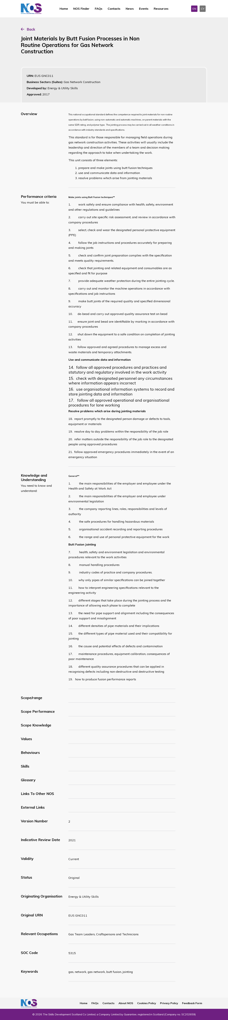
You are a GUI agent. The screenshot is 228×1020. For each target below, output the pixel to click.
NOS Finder (81, 9)
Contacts (114, 9)
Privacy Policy (169, 1003)
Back (31, 29)
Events (143, 9)
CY (202, 8)
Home (64, 9)
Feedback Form (192, 1003)
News (130, 9)
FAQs (98, 9)
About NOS (126, 1003)
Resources (161, 9)
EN (194, 8)
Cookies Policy (146, 1003)
